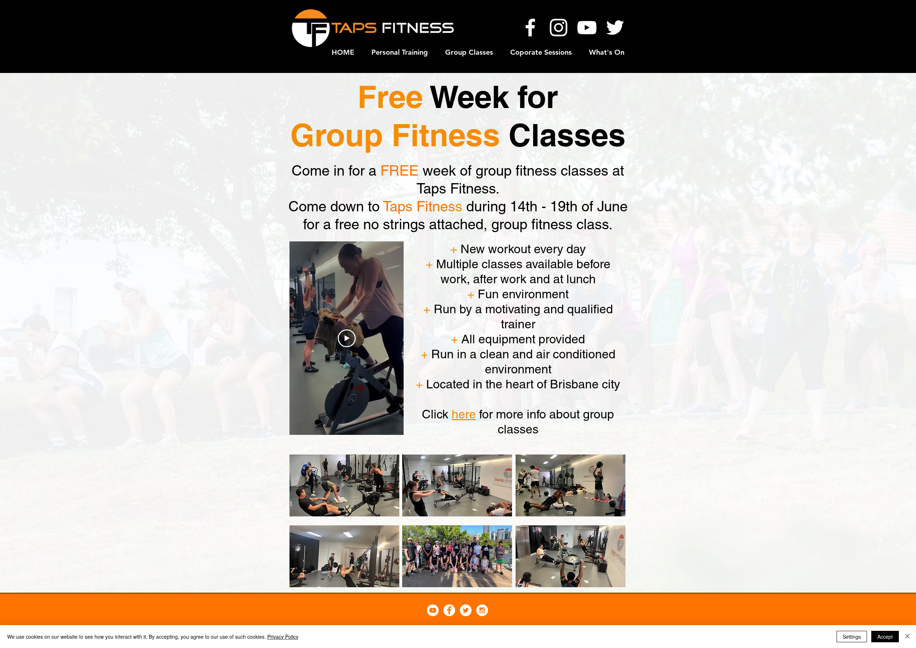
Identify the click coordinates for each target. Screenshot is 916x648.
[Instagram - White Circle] (482, 610)
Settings (852, 636)
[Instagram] (558, 27)
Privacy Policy (282, 636)
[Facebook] (530, 27)
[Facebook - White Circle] (449, 610)
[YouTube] (587, 27)
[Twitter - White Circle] (466, 610)
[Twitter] (615, 27)
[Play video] (347, 338)
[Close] (907, 636)
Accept (885, 636)
